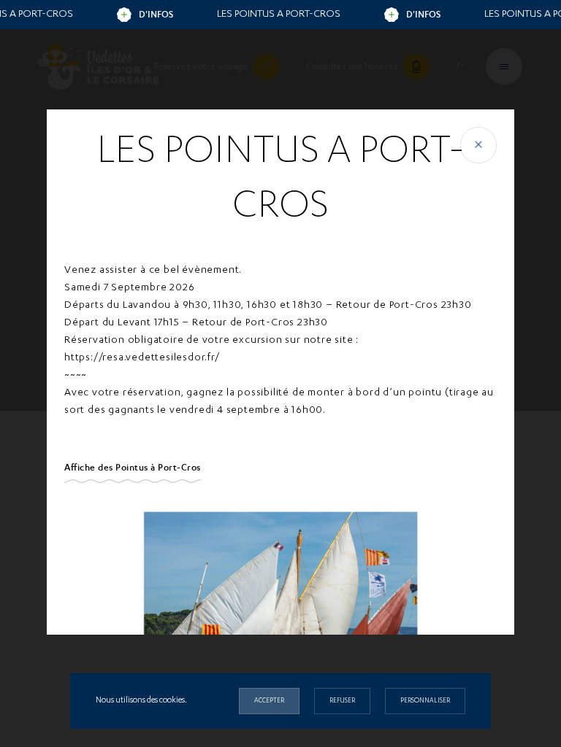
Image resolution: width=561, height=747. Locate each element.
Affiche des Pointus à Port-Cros (132, 467)
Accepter (269, 701)
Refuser (342, 701)
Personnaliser (425, 701)
